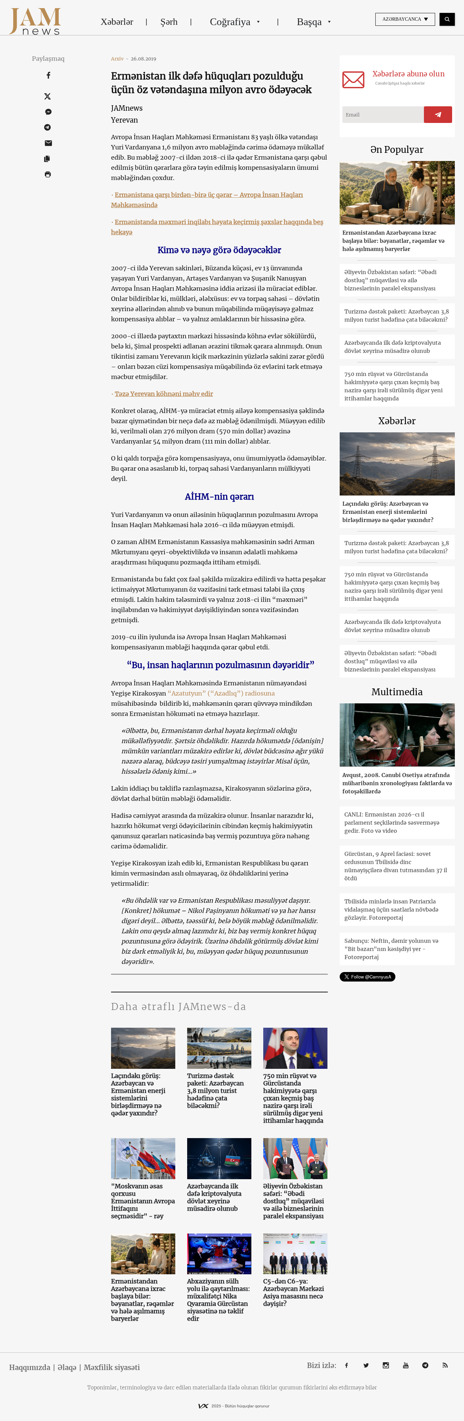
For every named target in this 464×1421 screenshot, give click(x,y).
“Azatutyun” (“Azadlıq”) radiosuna (221, 693)
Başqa (309, 21)
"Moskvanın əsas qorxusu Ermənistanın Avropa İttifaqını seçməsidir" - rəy (143, 1201)
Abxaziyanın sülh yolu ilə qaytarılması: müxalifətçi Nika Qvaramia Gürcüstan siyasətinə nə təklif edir (218, 1300)
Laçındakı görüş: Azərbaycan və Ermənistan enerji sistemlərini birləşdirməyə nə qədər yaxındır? (138, 1094)
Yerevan (124, 120)
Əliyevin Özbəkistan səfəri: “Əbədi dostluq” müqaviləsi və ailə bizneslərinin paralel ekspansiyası (293, 1201)
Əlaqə (67, 1367)
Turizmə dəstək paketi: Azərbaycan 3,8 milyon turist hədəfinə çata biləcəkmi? (215, 1091)
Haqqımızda (29, 1367)
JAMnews (127, 108)
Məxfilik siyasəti (112, 1367)
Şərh (169, 21)
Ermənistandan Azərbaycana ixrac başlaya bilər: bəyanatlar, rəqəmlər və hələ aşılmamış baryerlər (142, 1300)
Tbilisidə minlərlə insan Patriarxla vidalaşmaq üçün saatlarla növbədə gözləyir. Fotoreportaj (391, 909)
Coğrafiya (230, 21)
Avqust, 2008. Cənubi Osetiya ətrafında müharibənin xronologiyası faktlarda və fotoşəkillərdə (397, 783)
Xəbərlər (117, 21)
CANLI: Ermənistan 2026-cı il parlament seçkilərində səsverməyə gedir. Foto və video (392, 822)
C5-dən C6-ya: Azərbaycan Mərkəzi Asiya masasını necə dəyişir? (293, 1293)
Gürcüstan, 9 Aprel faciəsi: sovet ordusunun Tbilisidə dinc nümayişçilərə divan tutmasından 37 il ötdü (395, 866)
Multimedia (397, 692)
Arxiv (120, 59)
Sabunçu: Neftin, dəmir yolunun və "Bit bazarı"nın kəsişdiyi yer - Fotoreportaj (391, 948)
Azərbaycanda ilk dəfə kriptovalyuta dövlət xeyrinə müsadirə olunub (214, 1197)
